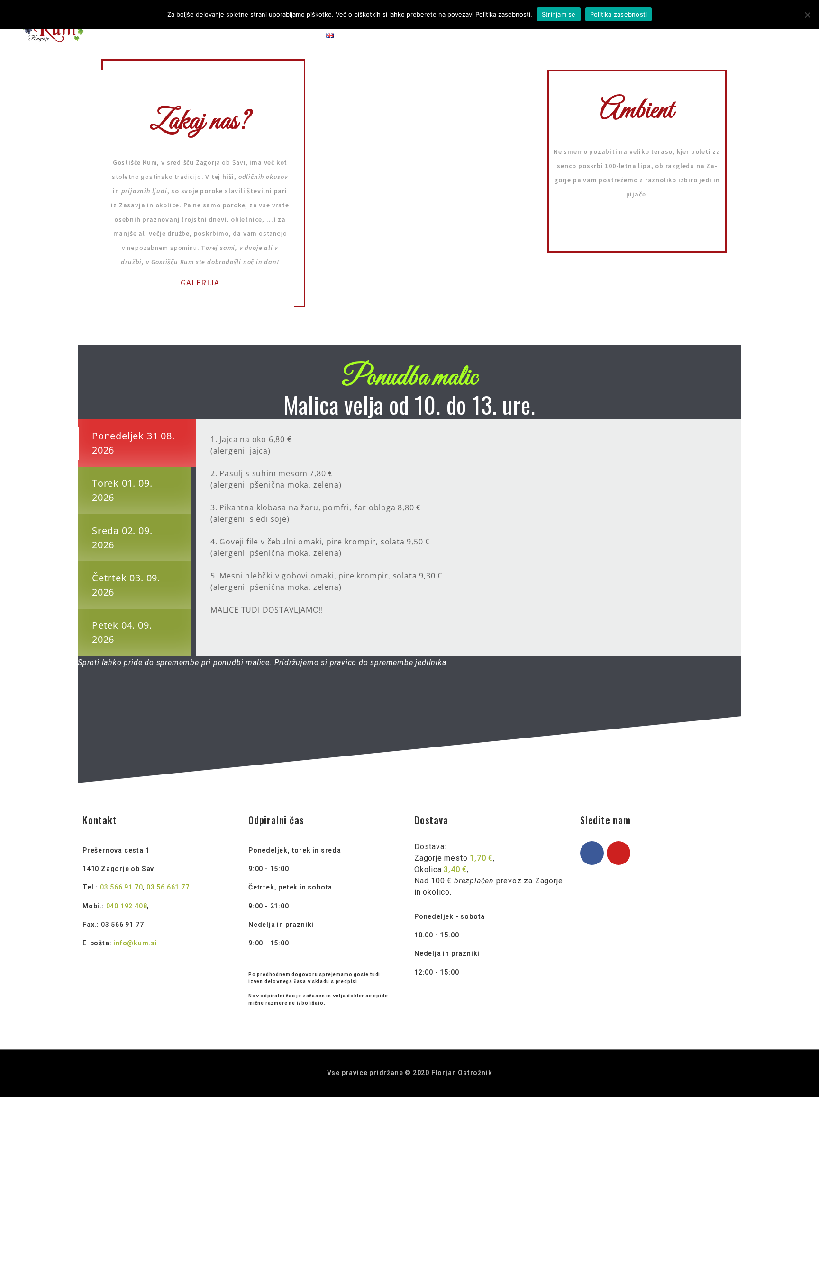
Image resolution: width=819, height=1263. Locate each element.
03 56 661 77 (168, 887)
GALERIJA (200, 282)
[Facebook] (592, 853)
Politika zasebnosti (618, 14)
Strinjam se (559, 14)
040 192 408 (126, 906)
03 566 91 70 (121, 887)
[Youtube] (618, 853)
